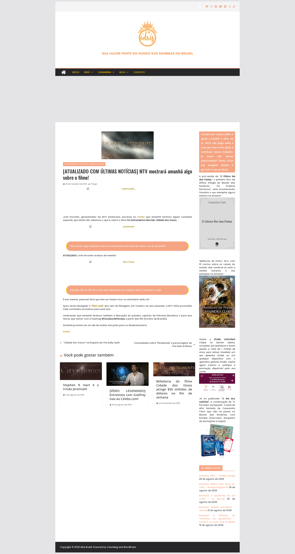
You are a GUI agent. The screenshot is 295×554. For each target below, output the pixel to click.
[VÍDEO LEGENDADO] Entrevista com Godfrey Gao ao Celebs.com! (127, 395)
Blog (122, 72)
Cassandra (104, 72)
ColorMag (112, 547)
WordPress (130, 547)
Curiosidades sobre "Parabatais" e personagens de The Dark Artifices (163, 344)
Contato (139, 72)
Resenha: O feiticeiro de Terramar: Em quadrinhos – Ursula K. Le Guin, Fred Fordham (217, 518)
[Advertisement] (147, 99)
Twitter (141, 216)
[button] (91, 72)
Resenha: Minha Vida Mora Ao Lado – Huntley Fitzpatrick (217, 486)
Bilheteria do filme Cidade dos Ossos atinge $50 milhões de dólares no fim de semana (174, 389)
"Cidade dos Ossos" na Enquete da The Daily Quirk (91, 342)
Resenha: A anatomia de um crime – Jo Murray (217, 497)
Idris (87, 72)
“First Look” (97, 305)
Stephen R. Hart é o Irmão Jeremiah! (81, 387)
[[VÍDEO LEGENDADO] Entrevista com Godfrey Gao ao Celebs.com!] (127, 363)
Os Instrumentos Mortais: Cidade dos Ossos (84, 164)
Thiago (94, 184)
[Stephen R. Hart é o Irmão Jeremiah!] (81, 363)
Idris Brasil (86, 547)
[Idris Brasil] (63, 72)
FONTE (66, 331)
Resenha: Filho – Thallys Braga (217, 475)
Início (75, 72)
